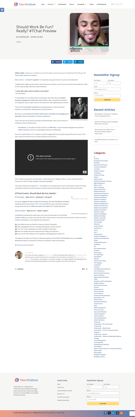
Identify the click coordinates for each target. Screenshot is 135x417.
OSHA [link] (95, 279)
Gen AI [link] (96, 230)
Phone (96, 93)
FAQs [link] (58, 384)
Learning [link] (96, 267)
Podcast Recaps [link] (99, 291)
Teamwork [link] (97, 322)
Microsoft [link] (57, 130)
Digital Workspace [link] (99, 183)
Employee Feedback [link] (100, 199)
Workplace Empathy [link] (100, 355)
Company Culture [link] (99, 171)
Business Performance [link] (100, 165)
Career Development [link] (100, 167)
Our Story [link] (50, 4)
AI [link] (94, 157)
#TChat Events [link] (48, 121)
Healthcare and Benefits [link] (101, 238)
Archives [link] (18, 42)
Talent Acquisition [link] (99, 314)
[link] (2, 10)
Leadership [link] (97, 265)
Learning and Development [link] (102, 269)
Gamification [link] (98, 228)
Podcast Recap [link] (98, 289)
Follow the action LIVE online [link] (40, 206)
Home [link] (43, 4)
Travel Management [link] (100, 340)
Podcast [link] (71, 4)
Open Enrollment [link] (99, 275)
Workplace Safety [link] (99, 357)
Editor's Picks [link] (98, 185)
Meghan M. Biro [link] (27, 202)
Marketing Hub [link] (62, 4)
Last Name (111, 80)
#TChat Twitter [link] (20, 211)
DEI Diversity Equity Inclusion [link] (102, 181)
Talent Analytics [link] (99, 316)
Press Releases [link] (98, 293)
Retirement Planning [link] (100, 301)
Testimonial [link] (97, 326)
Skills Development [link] (100, 308)
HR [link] (95, 246)
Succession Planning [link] (100, 312)
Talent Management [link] (100, 318)
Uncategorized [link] (98, 342)
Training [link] (96, 338)
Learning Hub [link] (80, 4)
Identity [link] (96, 259)
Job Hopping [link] (98, 263)
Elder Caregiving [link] (99, 187)
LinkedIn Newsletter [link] (63, 400)
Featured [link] (96, 224)
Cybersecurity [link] (98, 179)
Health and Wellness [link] (100, 236)
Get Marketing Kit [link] (101, 4)
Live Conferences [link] (99, 271)
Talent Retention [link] (99, 320)
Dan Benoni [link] (22, 127)
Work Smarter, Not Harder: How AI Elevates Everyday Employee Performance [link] (105, 132)
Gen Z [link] (95, 232)
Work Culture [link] (98, 350)
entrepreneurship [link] (99, 220)
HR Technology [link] (98, 255)
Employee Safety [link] (99, 212)
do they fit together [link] (32, 80)
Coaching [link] (97, 169)
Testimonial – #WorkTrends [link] (102, 328)
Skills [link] (95, 306)
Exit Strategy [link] (98, 222)
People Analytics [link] (99, 283)
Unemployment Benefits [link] (101, 344)
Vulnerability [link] (98, 346)
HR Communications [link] (100, 248)
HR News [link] (96, 250)
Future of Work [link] (98, 226)
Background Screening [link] (101, 161)
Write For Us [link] (61, 394)
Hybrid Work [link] (97, 257)
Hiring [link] (96, 240)
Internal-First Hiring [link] (100, 261)
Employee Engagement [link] (101, 195)
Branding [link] (96, 163)
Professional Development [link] (102, 295)
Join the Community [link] (63, 397)
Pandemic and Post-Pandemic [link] (103, 281)
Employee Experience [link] (100, 197)
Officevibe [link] (52, 127)
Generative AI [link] (98, 234)
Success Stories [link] (99, 310)
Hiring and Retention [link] (100, 242)
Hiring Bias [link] (97, 244)
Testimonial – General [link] (100, 334)
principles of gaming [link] (32, 107)
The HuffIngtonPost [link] (80, 255)
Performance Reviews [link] (100, 285)
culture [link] (96, 177)
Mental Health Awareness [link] (102, 273)
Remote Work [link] (98, 299)
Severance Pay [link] (98, 304)
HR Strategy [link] (97, 253)
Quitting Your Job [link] (99, 297)
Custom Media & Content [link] (64, 390)
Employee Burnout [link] (99, 191)
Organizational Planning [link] (101, 277)
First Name (97, 80)
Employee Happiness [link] (100, 201)
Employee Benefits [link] (100, 189)
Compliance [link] (97, 173)
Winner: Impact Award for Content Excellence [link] (108, 348)
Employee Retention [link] (100, 210)
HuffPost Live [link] (49, 255)
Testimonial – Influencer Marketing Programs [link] (107, 336)
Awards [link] (92, 4)
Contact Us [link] (60, 387)
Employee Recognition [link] (101, 208)
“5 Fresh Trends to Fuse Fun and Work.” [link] (40, 181)
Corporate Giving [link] (99, 175)
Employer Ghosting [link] (99, 218)
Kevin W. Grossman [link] (41, 202)
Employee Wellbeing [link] (100, 214)
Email (95, 86)
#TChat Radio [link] (19, 197)
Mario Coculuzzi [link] (23, 130)
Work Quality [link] (98, 352)
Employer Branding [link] (99, 216)
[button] (56, 62)
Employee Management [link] (101, 203)
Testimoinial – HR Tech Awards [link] (103, 324)
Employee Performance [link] (101, 206)
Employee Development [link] (101, 193)
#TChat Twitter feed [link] (62, 238)
